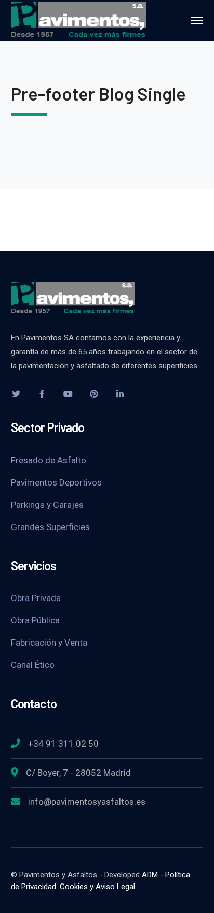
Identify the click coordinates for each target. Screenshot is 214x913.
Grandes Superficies (50, 527)
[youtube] (68, 394)
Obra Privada (36, 598)
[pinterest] (94, 394)
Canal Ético (33, 665)
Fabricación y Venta (49, 642)
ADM (150, 874)
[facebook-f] (42, 394)
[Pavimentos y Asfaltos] (78, 20)
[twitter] (16, 394)
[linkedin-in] (120, 394)
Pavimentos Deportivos (56, 482)
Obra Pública (35, 620)
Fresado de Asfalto (48, 460)
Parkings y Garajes (47, 505)
